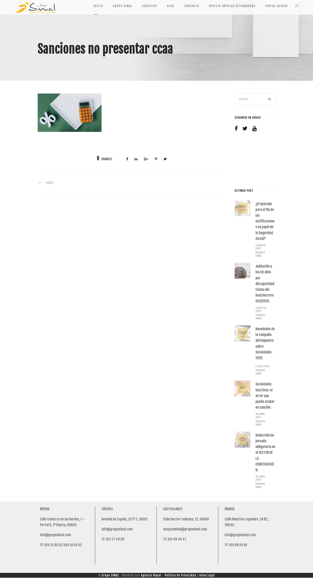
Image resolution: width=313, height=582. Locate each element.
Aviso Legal (207, 575)
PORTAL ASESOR (276, 6)
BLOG (170, 6)
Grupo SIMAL (110, 575)
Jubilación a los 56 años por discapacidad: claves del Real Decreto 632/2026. (265, 283)
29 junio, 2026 (261, 478)
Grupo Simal (260, 254)
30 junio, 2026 (261, 416)
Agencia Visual (151, 575)
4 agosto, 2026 (261, 310)
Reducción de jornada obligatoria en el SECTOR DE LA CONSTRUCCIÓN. (265, 452)
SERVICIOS (149, 6)
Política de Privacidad (180, 575)
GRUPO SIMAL (122, 6)
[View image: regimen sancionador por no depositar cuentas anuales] (70, 112)
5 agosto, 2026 (261, 247)
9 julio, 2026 (263, 366)
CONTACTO (191, 6)
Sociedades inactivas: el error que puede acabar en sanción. (265, 395)
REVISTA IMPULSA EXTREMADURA (232, 6)
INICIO (98, 6)
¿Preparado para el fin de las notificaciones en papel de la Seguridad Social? (265, 221)
